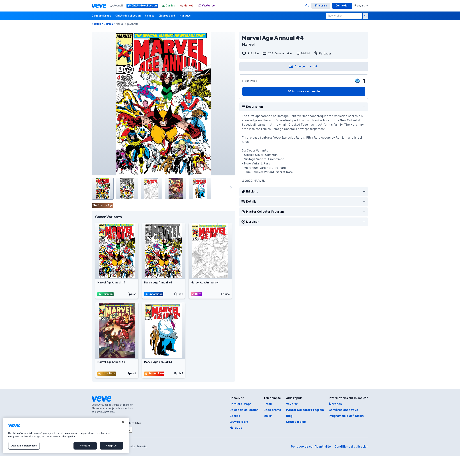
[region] (66, 435)
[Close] (123, 422)
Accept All (111, 445)
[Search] (365, 16)
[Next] (231, 187)
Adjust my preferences (24, 445)
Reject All (85, 445)
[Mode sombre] (307, 6)
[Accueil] (99, 6)
